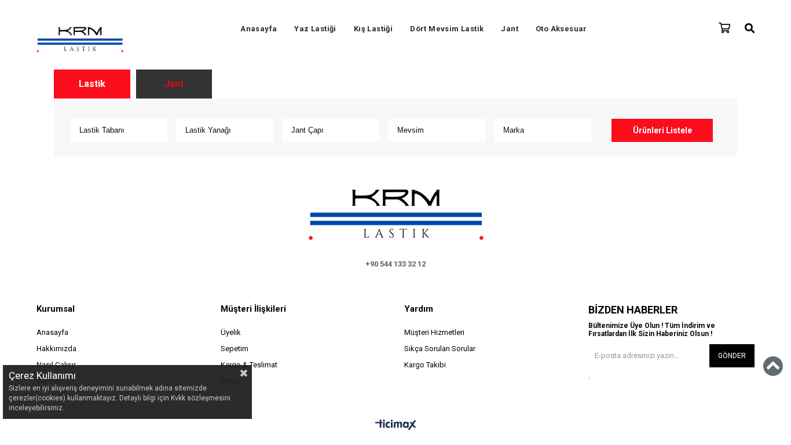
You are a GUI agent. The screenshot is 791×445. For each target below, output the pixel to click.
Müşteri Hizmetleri (434, 332)
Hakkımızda (56, 348)
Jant (509, 28)
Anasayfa (258, 28)
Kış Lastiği (373, 28)
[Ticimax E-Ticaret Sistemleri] (395, 425)
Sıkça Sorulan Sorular (439, 348)
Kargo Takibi (425, 364)
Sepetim (234, 348)
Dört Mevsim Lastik (447, 28)
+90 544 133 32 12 (395, 264)
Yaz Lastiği (315, 28)
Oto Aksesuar (561, 28)
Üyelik (231, 332)
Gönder (732, 356)
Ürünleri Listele (662, 130)
